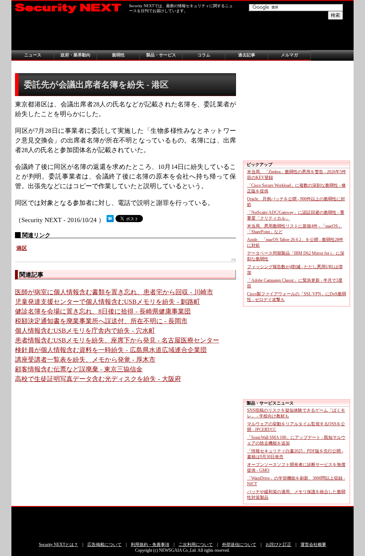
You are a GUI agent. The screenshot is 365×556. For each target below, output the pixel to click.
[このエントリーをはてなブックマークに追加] (110, 220)
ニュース (32, 54)
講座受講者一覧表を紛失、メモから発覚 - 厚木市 (85, 359)
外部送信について (239, 544)
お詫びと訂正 (278, 544)
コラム (203, 54)
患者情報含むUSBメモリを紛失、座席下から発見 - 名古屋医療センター (117, 340)
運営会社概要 (313, 544)
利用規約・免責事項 (150, 544)
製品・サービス (161, 54)
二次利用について (196, 544)
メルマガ (289, 54)
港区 (21, 248)
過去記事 (246, 54)
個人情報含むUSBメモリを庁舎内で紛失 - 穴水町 (85, 330)
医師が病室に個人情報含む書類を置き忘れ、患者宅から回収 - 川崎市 (114, 292)
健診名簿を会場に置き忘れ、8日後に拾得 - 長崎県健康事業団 (103, 311)
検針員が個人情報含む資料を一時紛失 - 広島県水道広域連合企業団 (111, 350)
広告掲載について (104, 544)
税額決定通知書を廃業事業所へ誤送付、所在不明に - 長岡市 (101, 321)
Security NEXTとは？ (58, 544)
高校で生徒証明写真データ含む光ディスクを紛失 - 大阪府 (98, 378)
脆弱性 (118, 54)
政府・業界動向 (76, 54)
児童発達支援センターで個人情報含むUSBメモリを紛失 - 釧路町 (107, 301)
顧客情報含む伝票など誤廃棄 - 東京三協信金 (79, 369)
